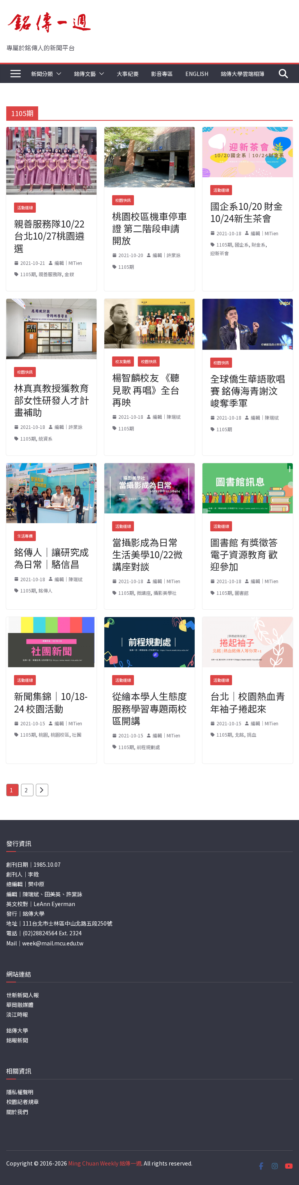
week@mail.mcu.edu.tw (52, 943)
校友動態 (123, 361)
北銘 (239, 734)
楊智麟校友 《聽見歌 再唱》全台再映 (145, 389)
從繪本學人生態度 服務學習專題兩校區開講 (149, 708)
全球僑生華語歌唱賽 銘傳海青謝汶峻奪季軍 (247, 390)
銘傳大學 (17, 1030)
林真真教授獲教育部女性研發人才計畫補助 (51, 400)
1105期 (28, 274)
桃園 (43, 734)
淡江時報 (17, 1014)
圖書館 (242, 592)
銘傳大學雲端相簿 (242, 74)
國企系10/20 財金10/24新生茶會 (246, 212)
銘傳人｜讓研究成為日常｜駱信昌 (51, 558)
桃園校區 (60, 734)
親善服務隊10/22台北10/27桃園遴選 (49, 235)
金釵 (69, 274)
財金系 (259, 244)
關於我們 (17, 1112)
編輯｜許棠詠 (167, 255)
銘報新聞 (17, 1040)
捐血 (251, 734)
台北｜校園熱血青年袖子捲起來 (247, 702)
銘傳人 (46, 590)
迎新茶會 (219, 253)
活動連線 (25, 207)
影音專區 (162, 74)
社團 (76, 734)
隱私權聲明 (19, 1092)
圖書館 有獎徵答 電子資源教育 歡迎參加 (244, 554)
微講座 (144, 592)
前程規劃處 (148, 747)
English (196, 74)
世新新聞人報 (22, 995)
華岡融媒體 (19, 1005)
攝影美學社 (165, 592)
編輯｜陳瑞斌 (167, 416)
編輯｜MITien (68, 262)
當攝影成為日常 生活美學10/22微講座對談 (147, 554)
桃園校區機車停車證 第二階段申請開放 (149, 228)
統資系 (46, 438)
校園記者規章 (22, 1102)
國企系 (242, 244)
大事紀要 (128, 74)
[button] (57, 73)
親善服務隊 (50, 274)
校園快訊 (123, 200)
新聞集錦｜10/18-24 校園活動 (51, 702)
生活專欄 (25, 536)
